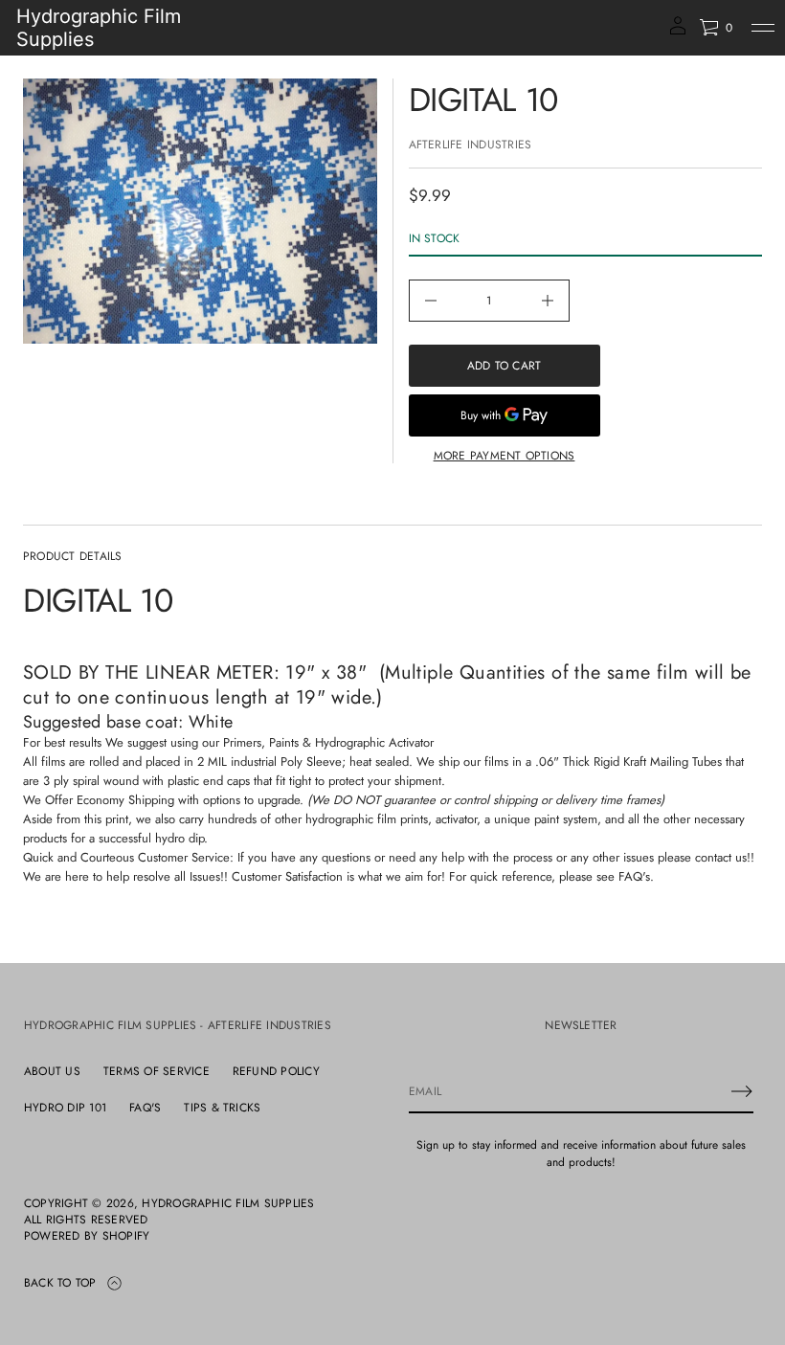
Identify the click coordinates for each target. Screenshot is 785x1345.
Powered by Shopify (86, 1236)
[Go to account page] (677, 32)
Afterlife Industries (470, 144)
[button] (715, 28)
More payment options (504, 455)
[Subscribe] (741, 1091)
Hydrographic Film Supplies (98, 28)
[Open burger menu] (762, 28)
